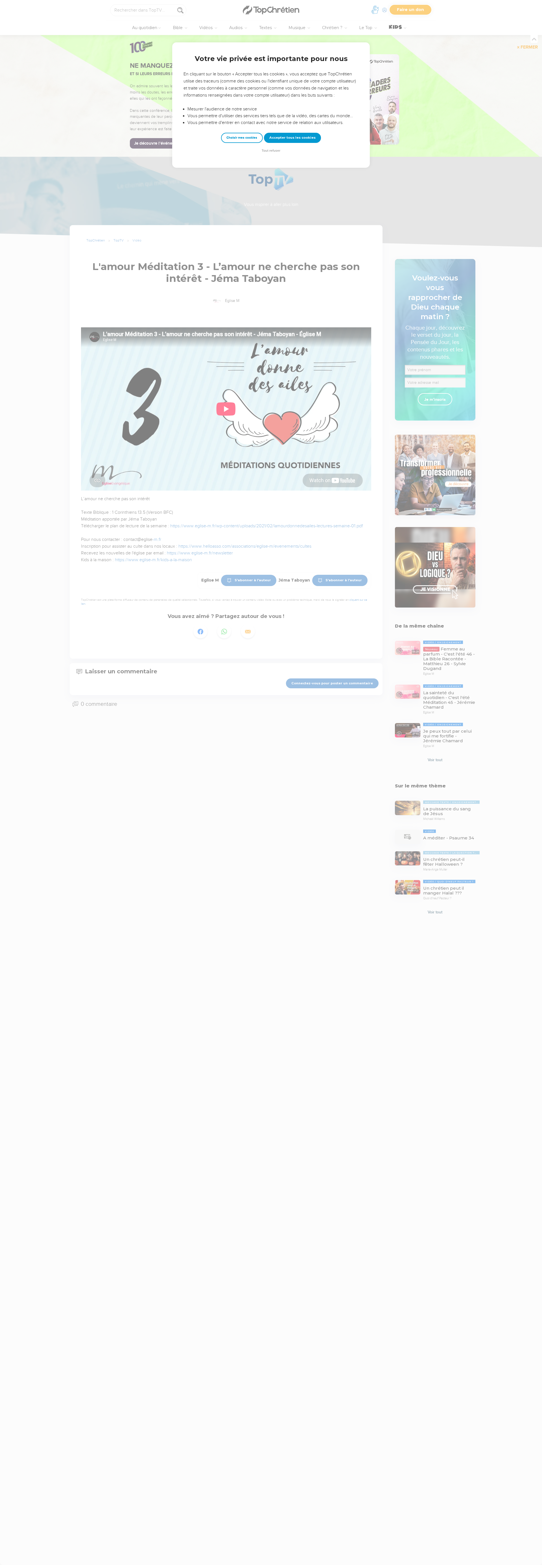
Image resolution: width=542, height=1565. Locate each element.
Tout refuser (271, 151)
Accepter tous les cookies (292, 138)
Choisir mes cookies (241, 138)
